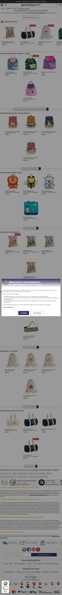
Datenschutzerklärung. (8, 307)
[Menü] (8, 582)
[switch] (5, 591)
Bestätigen (24, 313)
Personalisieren (37, 313)
